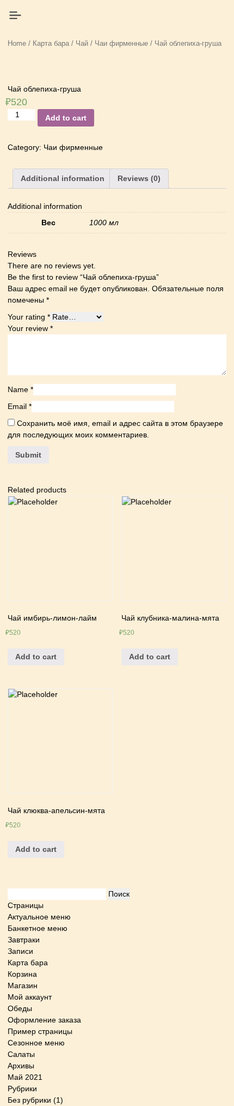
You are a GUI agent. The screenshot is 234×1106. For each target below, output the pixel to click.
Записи (20, 951)
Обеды (20, 1008)
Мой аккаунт (30, 997)
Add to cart (66, 117)
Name (20, 389)
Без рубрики (29, 1100)
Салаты (21, 1054)
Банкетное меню (37, 928)
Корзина (22, 974)
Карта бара (51, 43)
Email (20, 406)
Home (17, 43)
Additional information (62, 178)
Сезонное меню (36, 1042)
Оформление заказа (44, 1019)
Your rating (29, 316)
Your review (30, 328)
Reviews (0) (139, 178)
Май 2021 (25, 1077)
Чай (82, 43)
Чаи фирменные (121, 43)
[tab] (63, 179)
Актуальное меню (39, 916)
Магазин (23, 985)
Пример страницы (40, 1031)
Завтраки (24, 939)
